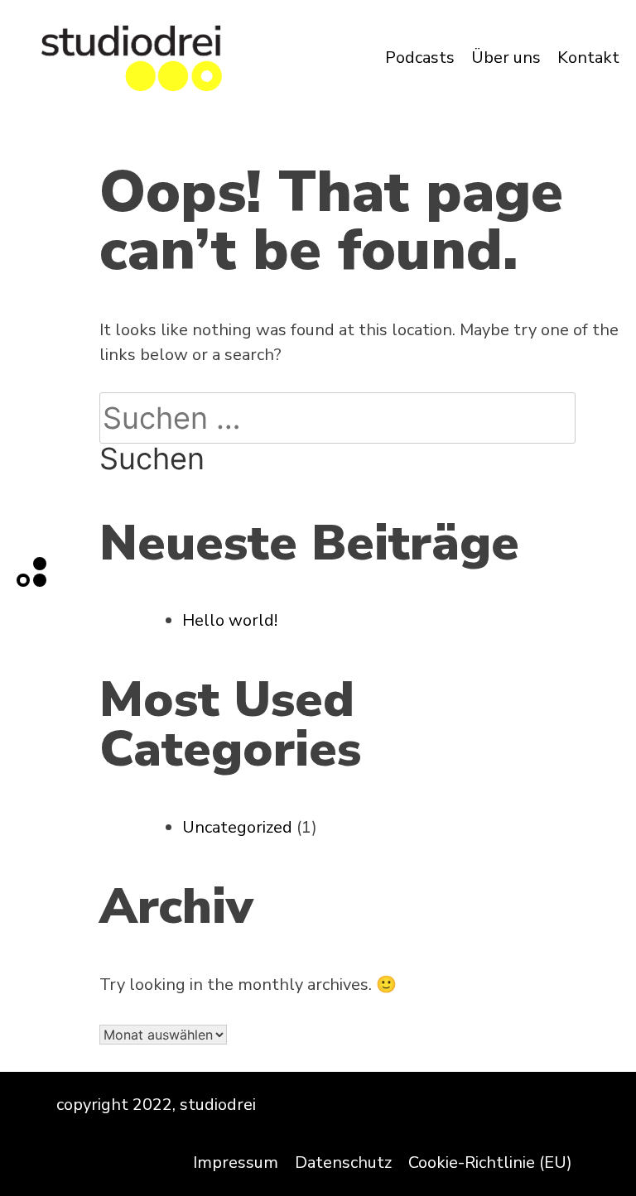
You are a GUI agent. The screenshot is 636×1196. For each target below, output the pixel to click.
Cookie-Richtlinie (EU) (490, 1162)
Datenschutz (343, 1162)
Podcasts (420, 57)
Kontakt (588, 57)
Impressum (235, 1162)
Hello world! (229, 620)
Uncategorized (237, 827)
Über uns (506, 57)
